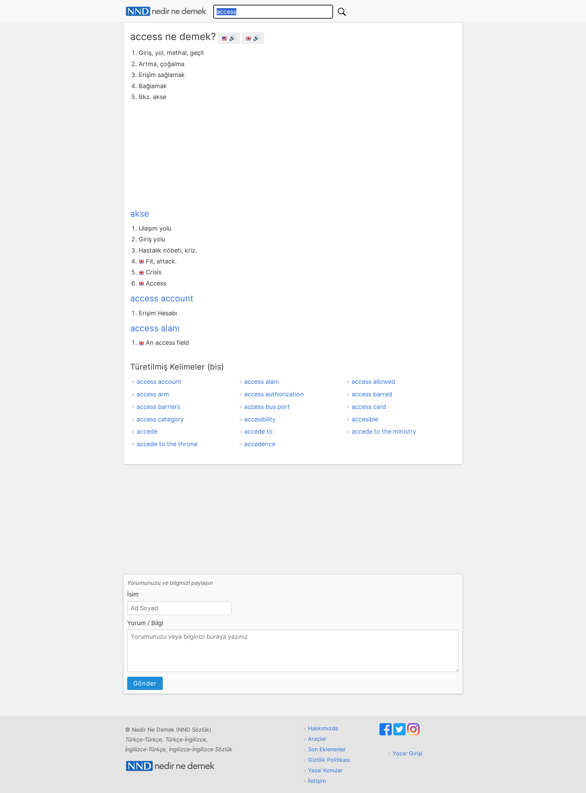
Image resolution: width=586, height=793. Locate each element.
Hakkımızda (323, 728)
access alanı (154, 328)
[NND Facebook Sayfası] (386, 733)
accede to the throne (167, 444)
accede (147, 431)
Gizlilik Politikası (329, 759)
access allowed (373, 381)
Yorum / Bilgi (145, 623)
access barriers (158, 406)
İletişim (317, 780)
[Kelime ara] (342, 11)
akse (139, 214)
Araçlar (317, 738)
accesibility (260, 419)
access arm (153, 394)
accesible (365, 419)
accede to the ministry (384, 431)
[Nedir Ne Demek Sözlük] (166, 11)
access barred (372, 394)
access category (160, 419)
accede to (258, 431)
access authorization (274, 394)
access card (369, 406)
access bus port (267, 406)
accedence (259, 444)
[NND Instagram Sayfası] (413, 733)
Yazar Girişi (407, 753)
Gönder (145, 683)
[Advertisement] (293, 153)
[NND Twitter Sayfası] (400, 733)
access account (161, 298)
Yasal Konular (325, 770)
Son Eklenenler (327, 749)
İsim (133, 594)
